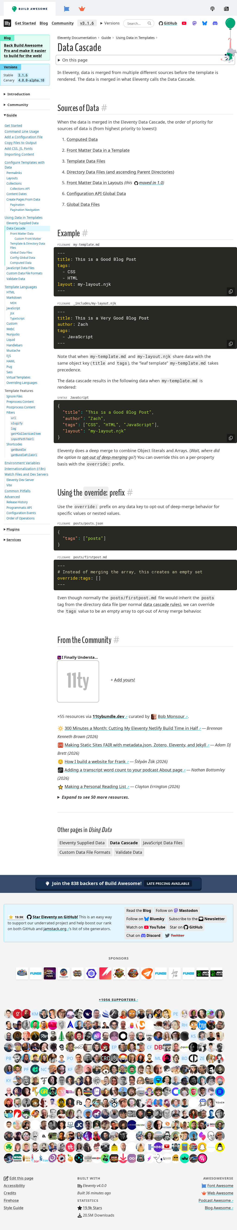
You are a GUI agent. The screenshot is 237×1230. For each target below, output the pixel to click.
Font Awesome (220, 1185)
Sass (9, 372)
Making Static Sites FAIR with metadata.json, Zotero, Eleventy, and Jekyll (135, 745)
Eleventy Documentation (77, 37)
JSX (12, 313)
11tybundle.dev (108, 716)
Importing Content (19, 154)
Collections (14, 183)
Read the (138, 910)
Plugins (12, 529)
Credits (10, 1193)
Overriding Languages (21, 383)
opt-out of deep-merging (104, 457)
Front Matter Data (22, 234)
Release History (17, 502)
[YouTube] (184, 23)
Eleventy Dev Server (20, 480)
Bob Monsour (171, 716)
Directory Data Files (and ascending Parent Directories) (120, 172)
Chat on (143, 935)
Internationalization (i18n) (25, 468)
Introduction (18, 94)
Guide (11, 115)
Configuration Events (21, 513)
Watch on (145, 927)
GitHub (170, 23)
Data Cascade (15, 228)
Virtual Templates (18, 377)
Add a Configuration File (24, 137)
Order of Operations (20, 518)
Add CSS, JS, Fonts (19, 148)
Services (13, 539)
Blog (44, 23)
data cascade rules (161, 604)
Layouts (12, 178)
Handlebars (14, 345)
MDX (13, 303)
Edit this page (21, 1178)
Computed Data (20, 263)
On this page (74, 60)
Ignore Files (14, 396)
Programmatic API (19, 508)
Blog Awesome (218, 1207)
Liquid (10, 340)
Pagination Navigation (25, 210)
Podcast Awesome (215, 1200)
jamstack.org (55, 928)
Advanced (12, 496)
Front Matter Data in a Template (98, 150)
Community (63, 23)
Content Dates (16, 194)
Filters (10, 412)
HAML (10, 361)
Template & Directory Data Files (27, 246)
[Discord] (215, 23)
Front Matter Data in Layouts (95, 182)
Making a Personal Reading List (95, 786)
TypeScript (17, 318)
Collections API (20, 189)
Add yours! (124, 680)
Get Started (25, 23)
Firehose (11, 1200)
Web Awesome (220, 1193)
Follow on (177, 910)
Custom (11, 323)
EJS (8, 356)
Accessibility (14, 1185)
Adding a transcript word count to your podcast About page (123, 770)
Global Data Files (21, 253)
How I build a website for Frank (95, 761)
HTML (10, 292)
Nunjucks (12, 334)
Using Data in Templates (24, 217)
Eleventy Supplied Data (22, 223)
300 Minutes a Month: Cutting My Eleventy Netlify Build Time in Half (131, 728)
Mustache (13, 350)
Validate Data (15, 279)
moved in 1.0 (151, 182)
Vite (9, 485)
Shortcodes (14, 444)
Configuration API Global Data (96, 193)
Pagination (17, 205)
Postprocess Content (20, 407)
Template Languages (21, 287)
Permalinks (14, 173)
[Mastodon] (194, 23)
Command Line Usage (22, 131)
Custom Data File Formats (24, 273)
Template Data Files (86, 161)
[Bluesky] (204, 23)
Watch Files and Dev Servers (26, 474)
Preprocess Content (20, 402)
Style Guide (13, 1207)
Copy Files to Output (21, 142)
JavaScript (13, 308)
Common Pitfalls (18, 491)
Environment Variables (22, 463)
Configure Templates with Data (25, 164)
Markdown (14, 297)
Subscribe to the (197, 918)
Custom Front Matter (28, 238)
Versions (112, 23)
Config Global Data (22, 258)
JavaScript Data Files (20, 268)
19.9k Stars (92, 1207)
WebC (10, 329)
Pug (9, 367)
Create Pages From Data (23, 199)
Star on (186, 927)
